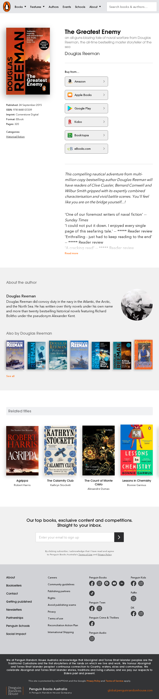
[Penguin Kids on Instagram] (141, 583)
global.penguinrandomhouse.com (130, 690)
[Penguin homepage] (7, 6)
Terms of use (55, 618)
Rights (51, 598)
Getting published (19, 601)
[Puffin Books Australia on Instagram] (133, 598)
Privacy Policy (105, 554)
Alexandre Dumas (99, 489)
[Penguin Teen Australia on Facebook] (92, 608)
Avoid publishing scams (62, 605)
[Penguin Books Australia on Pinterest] (107, 583)
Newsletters (14, 610)
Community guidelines (61, 584)
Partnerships (14, 618)
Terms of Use (85, 554)
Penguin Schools (18, 626)
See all (10, 376)
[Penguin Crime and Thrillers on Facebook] (92, 623)
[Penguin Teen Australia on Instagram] (99, 608)
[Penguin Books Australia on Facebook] (92, 583)
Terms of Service (114, 680)
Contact (12, 593)
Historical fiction (15, 136)
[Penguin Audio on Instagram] (92, 638)
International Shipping (61, 632)
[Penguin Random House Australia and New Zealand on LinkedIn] (121, 583)
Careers (52, 577)
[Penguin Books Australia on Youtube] (114, 583)
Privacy (52, 611)
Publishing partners (59, 591)
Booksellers (14, 585)
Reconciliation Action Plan (63, 625)
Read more (71, 253)
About (10, 577)
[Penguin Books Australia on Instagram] (99, 583)
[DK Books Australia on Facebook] (133, 613)
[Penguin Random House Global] (17, 690)
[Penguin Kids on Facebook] (133, 583)
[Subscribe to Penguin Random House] (119, 537)
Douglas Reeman (82, 53)
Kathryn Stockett (60, 485)
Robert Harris (22, 485)
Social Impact (16, 634)
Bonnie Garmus (136, 485)
